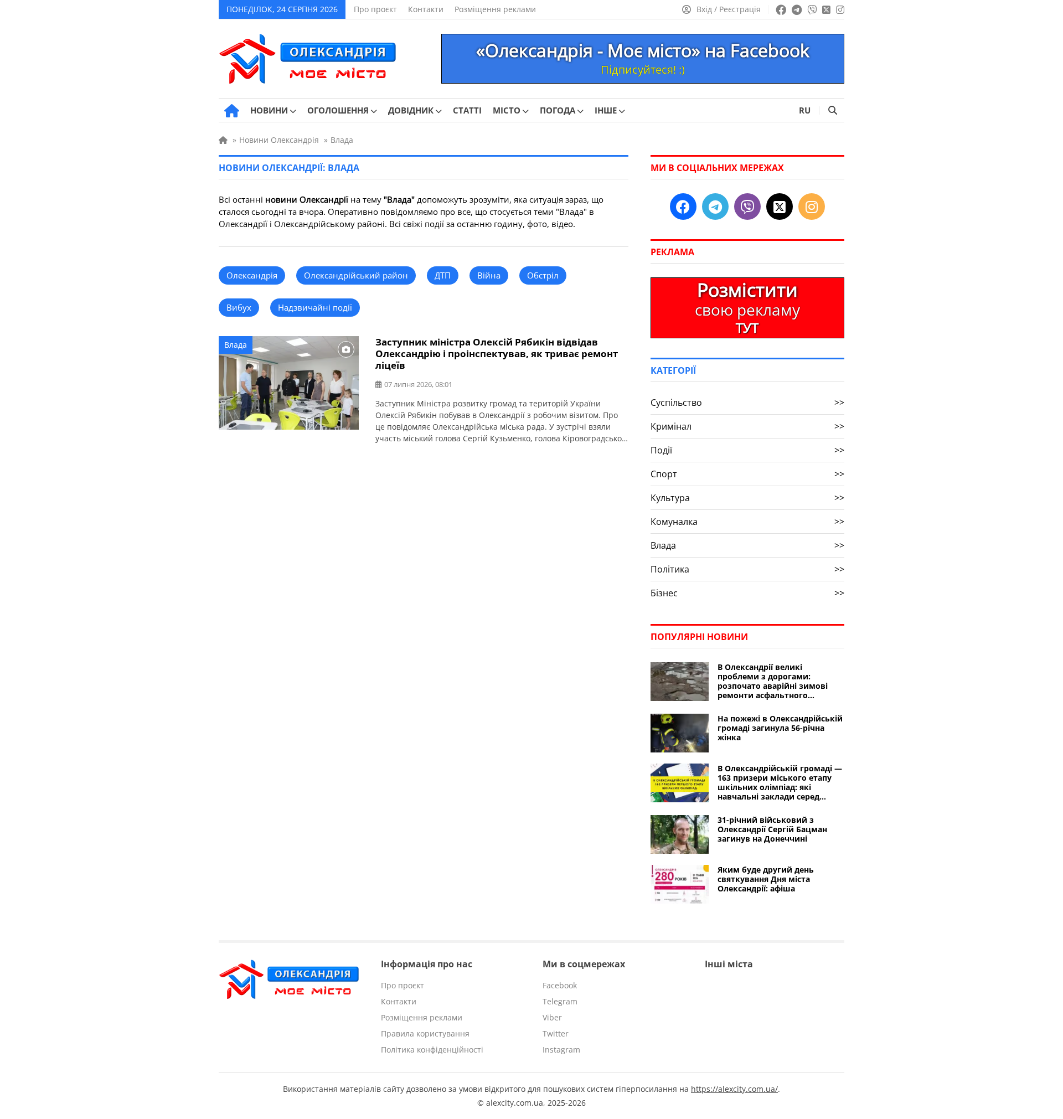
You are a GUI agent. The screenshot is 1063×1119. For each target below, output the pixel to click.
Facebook (560, 985)
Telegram (560, 1001)
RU (805, 110)
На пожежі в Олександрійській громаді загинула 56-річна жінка (780, 728)
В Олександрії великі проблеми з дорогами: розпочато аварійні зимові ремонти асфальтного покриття (773, 681)
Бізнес (747, 593)
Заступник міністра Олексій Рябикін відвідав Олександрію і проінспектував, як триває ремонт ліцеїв (496, 354)
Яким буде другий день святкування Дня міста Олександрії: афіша (766, 879)
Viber (552, 1017)
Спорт (747, 474)
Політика (747, 569)
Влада (235, 344)
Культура (747, 498)
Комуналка (747, 521)
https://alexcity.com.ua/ (734, 1089)
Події (747, 450)
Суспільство (747, 402)
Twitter (556, 1033)
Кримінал (747, 426)
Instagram (561, 1049)
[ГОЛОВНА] (231, 110)
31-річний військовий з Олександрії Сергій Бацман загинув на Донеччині (772, 829)
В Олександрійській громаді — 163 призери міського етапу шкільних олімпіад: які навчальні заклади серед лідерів (780, 782)
